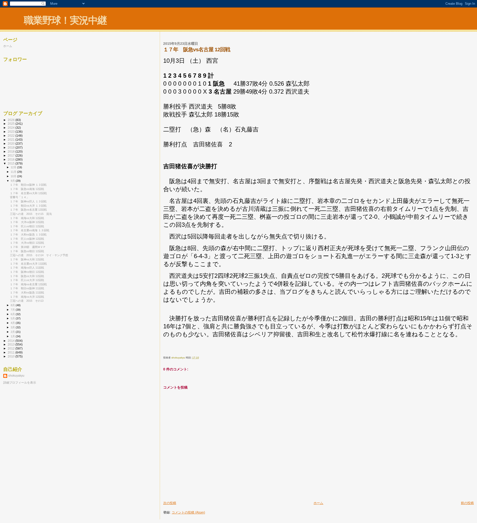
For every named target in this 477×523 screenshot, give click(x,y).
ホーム (318, 503)
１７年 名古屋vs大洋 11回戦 (28, 263)
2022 (11, 135)
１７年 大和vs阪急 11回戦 (27, 292)
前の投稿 (467, 503)
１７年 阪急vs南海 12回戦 (27, 188)
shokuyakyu (16, 375)
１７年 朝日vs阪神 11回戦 (27, 288)
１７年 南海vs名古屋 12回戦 (28, 284)
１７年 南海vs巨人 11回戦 (27, 267)
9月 (13, 180)
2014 (11, 340)
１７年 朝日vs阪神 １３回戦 (28, 184)
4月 (13, 322)
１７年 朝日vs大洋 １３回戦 (28, 205)
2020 (11, 143)
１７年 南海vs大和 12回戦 (27, 218)
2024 (11, 127)
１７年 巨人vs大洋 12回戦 (27, 280)
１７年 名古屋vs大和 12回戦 (28, 193)
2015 (11, 163)
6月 (13, 314)
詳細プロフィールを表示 (19, 382)
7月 (13, 309)
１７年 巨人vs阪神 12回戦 (27, 238)
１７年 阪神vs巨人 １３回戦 (28, 201)
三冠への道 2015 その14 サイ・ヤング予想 (39, 255)
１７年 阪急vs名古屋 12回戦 (28, 209)
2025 (11, 123)
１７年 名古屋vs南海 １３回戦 (29, 230)
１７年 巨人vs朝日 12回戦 (27, 226)
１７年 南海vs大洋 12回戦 (27, 296)
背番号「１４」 (19, 197)
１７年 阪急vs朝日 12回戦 (27, 251)
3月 (13, 327)
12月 (14, 167)
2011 (11, 352)
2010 (11, 356)
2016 (11, 159)
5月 (13, 318)
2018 (11, 151)
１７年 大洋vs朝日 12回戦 (27, 242)
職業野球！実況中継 (65, 20)
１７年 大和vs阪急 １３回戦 (28, 234)
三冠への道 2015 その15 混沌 (31, 213)
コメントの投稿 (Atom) (188, 512)
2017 (11, 155)
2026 (11, 119)
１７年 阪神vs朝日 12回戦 (27, 271)
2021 (11, 139)
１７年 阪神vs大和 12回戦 (27, 259)
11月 (14, 171)
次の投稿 (169, 503)
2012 (11, 348)
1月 (13, 336)
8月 (13, 305)
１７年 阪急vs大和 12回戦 (27, 276)
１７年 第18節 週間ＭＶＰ (28, 246)
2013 (11, 344)
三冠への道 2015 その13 (26, 300)
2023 (11, 131)
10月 (14, 176)
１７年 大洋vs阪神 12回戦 (27, 222)
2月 (13, 331)
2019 (11, 147)
